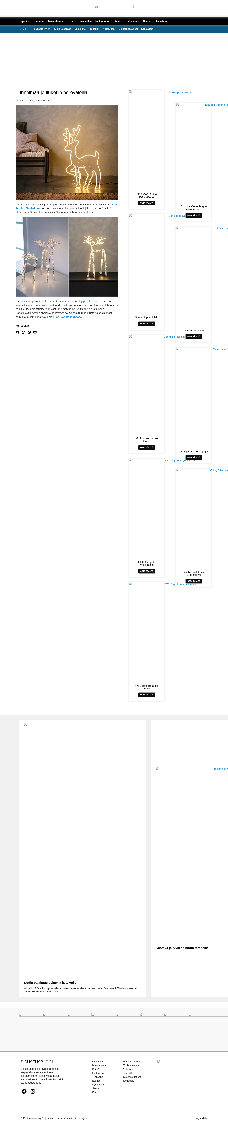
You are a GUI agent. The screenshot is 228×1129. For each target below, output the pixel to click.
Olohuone (97, 1061)
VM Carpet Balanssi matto (147, 687)
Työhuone (97, 1076)
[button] (18, 332)
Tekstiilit (127, 1073)
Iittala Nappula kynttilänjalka (146, 563)
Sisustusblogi (37, 1062)
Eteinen (96, 1080)
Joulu (31, 100)
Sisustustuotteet (132, 1076)
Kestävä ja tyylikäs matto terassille (182, 948)
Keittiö (95, 1069)
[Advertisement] (114, 57)
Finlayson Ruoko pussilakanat (147, 195)
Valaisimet (46, 100)
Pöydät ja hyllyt (131, 1061)
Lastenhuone (99, 1073)
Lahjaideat (128, 1080)
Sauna (95, 1088)
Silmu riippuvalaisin (146, 317)
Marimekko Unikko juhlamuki (147, 440)
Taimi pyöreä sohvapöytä (194, 451)
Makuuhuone (99, 1065)
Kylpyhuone (98, 1084)
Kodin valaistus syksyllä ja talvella (50, 982)
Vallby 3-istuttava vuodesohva (194, 573)
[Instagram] (32, 1091)
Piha (38, 100)
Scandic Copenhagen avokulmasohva (194, 208)
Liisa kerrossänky (194, 330)
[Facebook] (24, 1091)
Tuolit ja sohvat (131, 1065)
